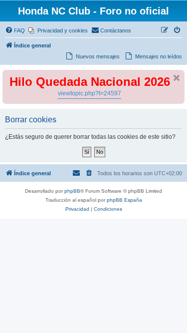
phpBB (72, 191)
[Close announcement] (177, 78)
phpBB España (124, 200)
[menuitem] (15, 30)
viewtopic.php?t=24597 (89, 93)
